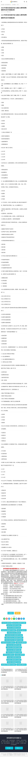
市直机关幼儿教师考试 (8, 654)
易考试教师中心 (14, 2)
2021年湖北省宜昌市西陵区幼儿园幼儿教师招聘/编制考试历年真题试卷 (20, 702)
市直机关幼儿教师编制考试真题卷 (14, 652)
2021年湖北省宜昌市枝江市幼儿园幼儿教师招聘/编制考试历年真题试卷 (7, 730)
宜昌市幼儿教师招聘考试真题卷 (14, 625)
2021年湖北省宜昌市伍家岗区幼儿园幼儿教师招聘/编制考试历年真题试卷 (7, 702)
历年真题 (13, 4)
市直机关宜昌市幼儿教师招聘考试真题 (14, 635)
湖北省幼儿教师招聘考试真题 (14, 657)
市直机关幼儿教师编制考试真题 (14, 649)
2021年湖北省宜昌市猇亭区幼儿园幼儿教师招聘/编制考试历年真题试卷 (7, 688)
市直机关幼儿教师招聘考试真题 (14, 645)
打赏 (17, 613)
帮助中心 (18, 748)
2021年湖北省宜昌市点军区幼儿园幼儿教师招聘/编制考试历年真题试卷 (20, 688)
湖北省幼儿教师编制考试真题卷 (8, 664)
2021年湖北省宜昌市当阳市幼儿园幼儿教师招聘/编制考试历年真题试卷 (20, 716)
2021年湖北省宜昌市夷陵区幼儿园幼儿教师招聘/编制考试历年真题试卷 (7, 716)
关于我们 (9, 748)
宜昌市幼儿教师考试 (21, 630)
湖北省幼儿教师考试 (21, 664)
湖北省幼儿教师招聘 (19, 654)
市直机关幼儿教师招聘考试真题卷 (14, 647)
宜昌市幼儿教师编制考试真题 (14, 627)
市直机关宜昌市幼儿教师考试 (8, 642)
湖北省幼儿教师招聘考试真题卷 (14, 659)
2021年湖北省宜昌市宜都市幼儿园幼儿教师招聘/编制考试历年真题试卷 (20, 730)
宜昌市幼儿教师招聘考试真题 (19, 622)
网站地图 (15, 753)
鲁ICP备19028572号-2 (21, 753)
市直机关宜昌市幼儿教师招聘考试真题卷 (13, 637)
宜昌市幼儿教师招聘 (6, 622)
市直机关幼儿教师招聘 (21, 642)
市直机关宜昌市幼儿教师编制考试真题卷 (13, 640)
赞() (11, 613)
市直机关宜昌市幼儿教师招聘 (14, 632)
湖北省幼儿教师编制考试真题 (14, 662)
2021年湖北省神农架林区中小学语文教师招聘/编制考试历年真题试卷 (7, 671)
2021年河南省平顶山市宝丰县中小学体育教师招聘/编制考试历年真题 (21, 671)
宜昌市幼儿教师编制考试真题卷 (8, 630)
